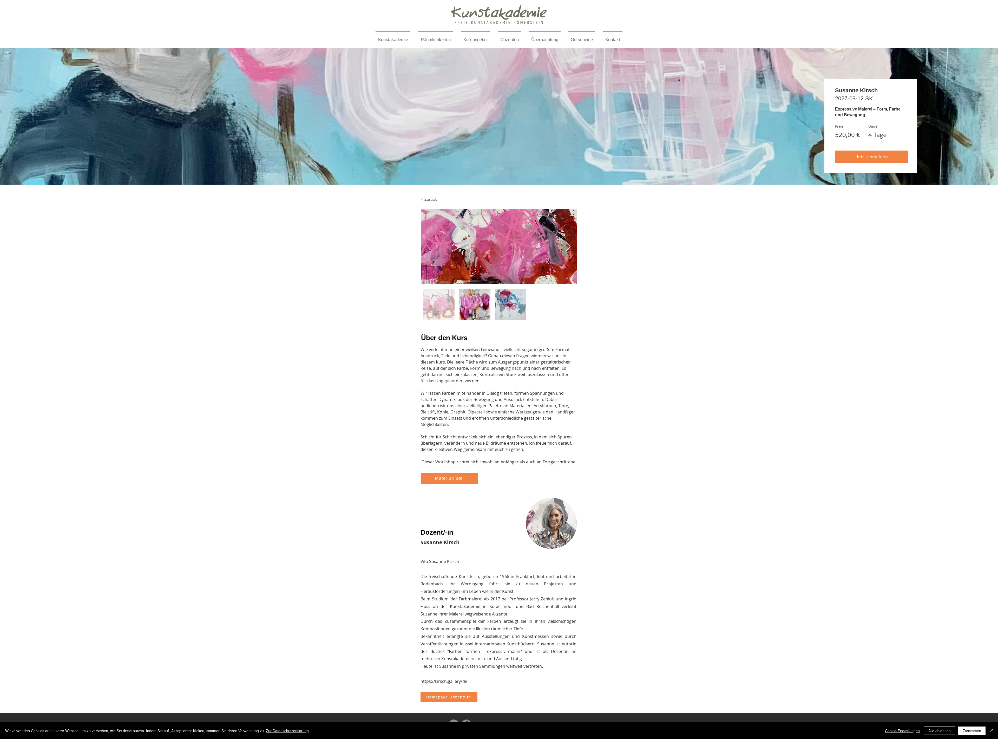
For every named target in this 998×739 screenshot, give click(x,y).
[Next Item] (568, 247)
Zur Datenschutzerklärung (287, 730)
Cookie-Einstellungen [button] (902, 730)
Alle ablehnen (939, 730)
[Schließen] (992, 731)
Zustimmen (972, 730)
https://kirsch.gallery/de (444, 681)
